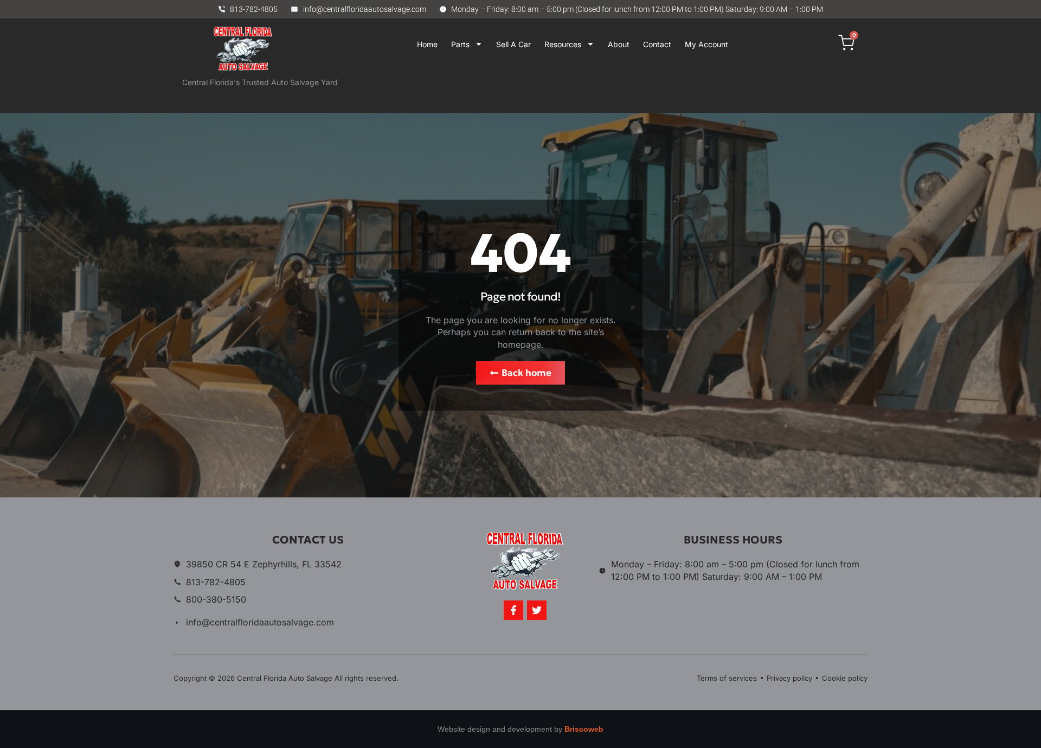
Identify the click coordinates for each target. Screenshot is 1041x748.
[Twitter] (537, 610)
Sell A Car (513, 44)
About (618, 44)
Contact (657, 44)
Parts (460, 44)
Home (427, 44)
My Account (706, 44)
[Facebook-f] (513, 610)
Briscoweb (583, 729)
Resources (562, 44)
